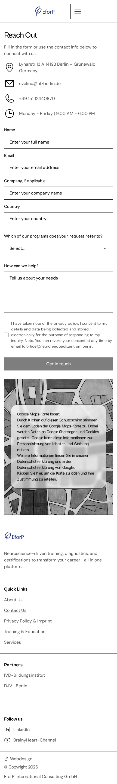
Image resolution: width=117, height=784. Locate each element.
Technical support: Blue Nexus (34, 696)
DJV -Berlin (15, 686)
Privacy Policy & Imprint (28, 621)
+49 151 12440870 (37, 98)
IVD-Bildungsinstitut (24, 675)
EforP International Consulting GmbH (40, 776)
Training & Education (24, 631)
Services (12, 642)
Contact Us (15, 610)
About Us (13, 600)
